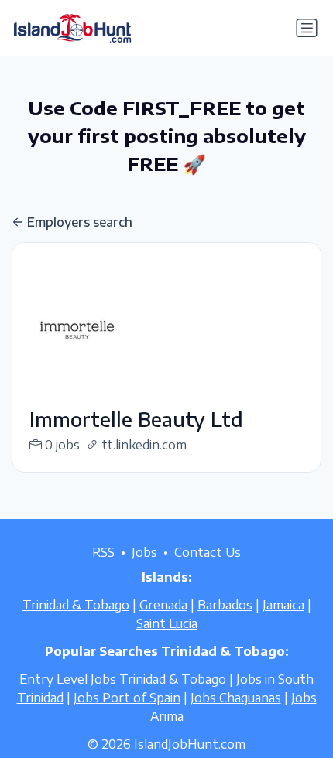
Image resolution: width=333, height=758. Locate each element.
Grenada (163, 605)
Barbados (224, 605)
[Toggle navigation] (306, 28)
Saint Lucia (166, 623)
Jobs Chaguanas (236, 697)
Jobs (144, 552)
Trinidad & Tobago (75, 605)
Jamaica (283, 605)
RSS (103, 552)
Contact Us (207, 552)
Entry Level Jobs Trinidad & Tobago (122, 679)
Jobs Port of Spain (127, 697)
